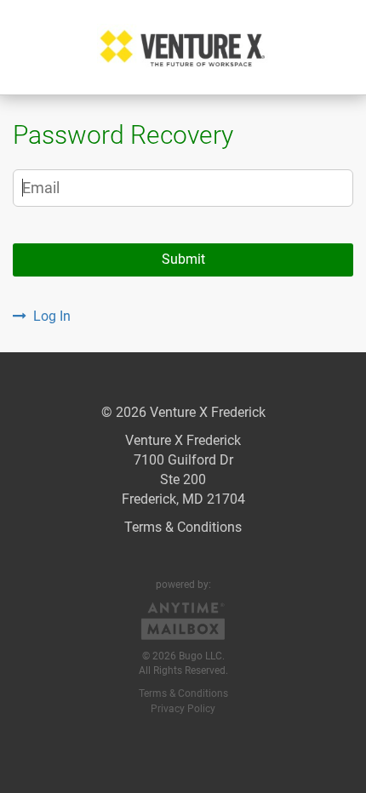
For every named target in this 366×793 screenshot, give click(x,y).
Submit (183, 259)
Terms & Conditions (183, 527)
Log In (52, 316)
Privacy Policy (183, 709)
